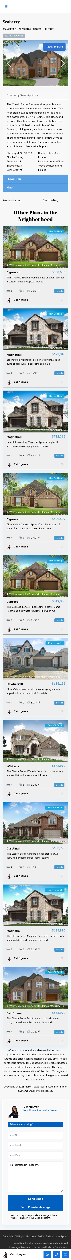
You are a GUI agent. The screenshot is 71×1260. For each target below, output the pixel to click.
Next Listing (50, 200)
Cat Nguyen (31, 1107)
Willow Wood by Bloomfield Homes (51, 166)
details (59, 291)
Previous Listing (12, 200)
